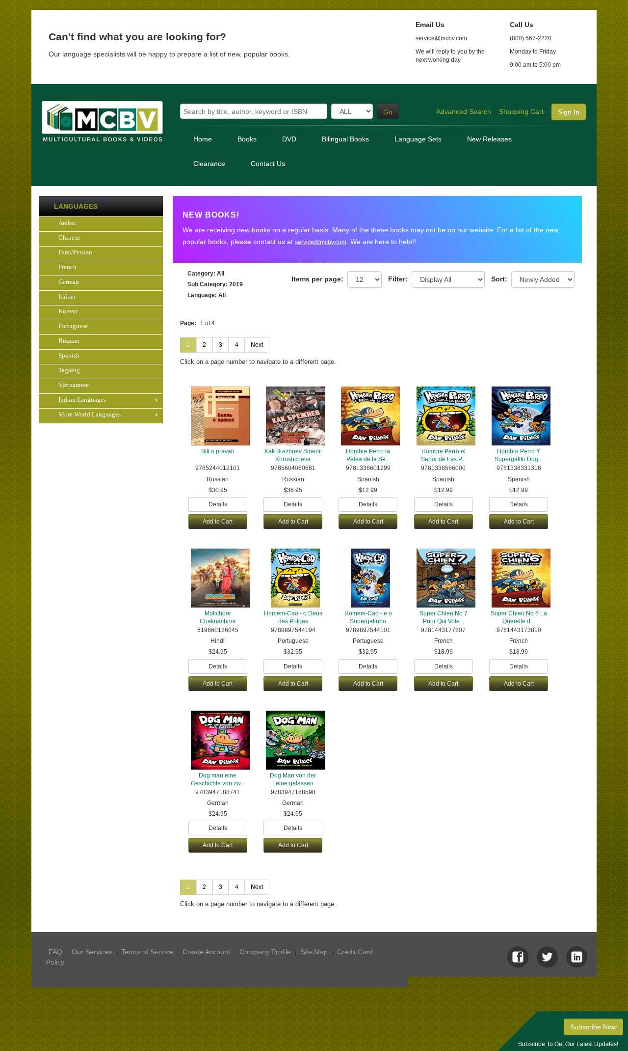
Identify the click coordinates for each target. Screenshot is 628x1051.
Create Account (206, 952)
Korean (68, 311)
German (68, 281)
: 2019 (215, 284)
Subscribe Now (593, 1027)
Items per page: (317, 279)
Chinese (69, 237)
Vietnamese (73, 384)
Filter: (398, 279)
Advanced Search (463, 111)
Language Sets (418, 139)
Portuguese (73, 326)
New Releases (489, 139)
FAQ (55, 952)
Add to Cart (218, 521)
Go (387, 112)
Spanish (68, 355)
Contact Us (268, 163)
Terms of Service (147, 952)
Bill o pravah (218, 451)
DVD (289, 139)
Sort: (499, 279)
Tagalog (69, 370)
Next (257, 344)
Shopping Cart (521, 111)
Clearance (209, 163)
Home (202, 139)
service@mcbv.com (320, 242)
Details (218, 504)
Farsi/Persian (75, 252)
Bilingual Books (345, 139)
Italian (67, 296)
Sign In (568, 112)
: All (205, 273)
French (67, 267)
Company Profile (265, 952)
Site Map (314, 952)
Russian (68, 340)
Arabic (67, 222)
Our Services (92, 952)
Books (247, 139)
